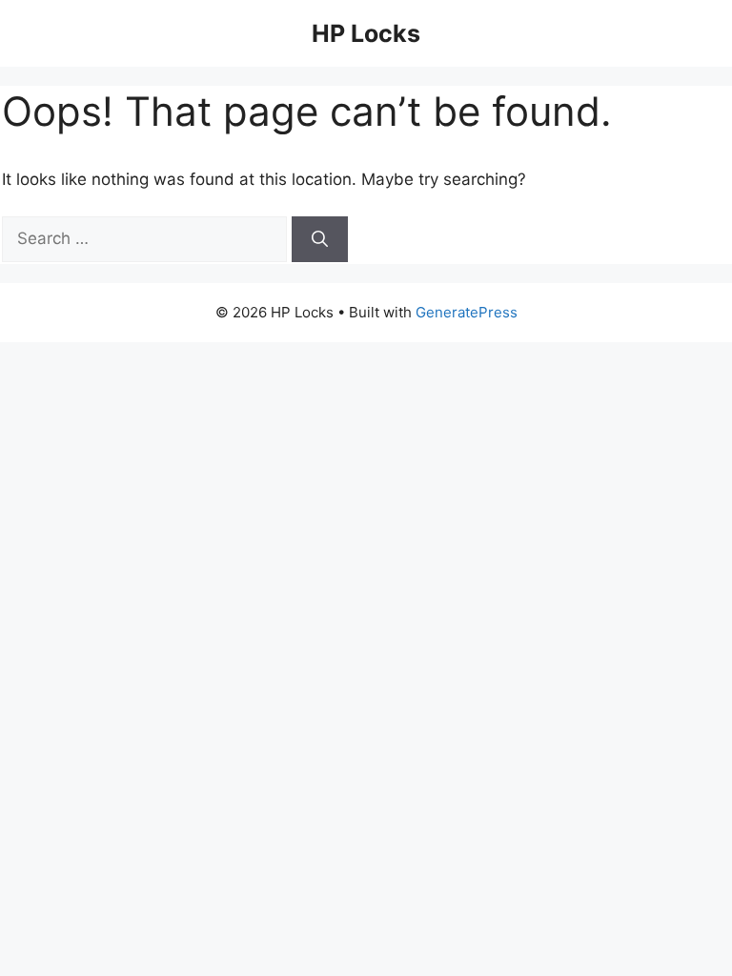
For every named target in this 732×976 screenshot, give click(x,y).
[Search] (320, 239)
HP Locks (366, 33)
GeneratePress (467, 312)
